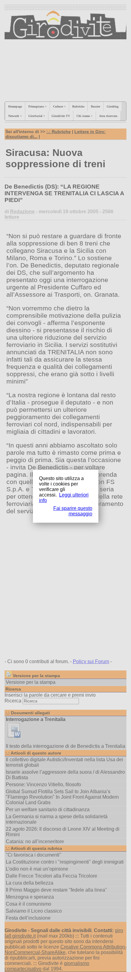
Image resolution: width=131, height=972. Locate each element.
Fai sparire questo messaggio (72, 511)
